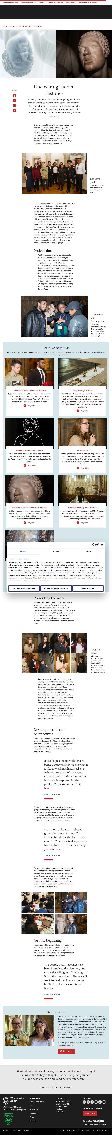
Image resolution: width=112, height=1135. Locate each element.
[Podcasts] (104, 1102)
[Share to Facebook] (14, 95)
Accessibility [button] (34, 1109)
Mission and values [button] (37, 1102)
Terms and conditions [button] (85, 1130)
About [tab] (88, 551)
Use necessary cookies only (24, 588)
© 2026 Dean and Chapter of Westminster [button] (17, 1130)
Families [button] (42, 2)
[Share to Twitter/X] (14, 100)
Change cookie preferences (54, 588)
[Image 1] (54, 173)
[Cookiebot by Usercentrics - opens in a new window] (94, 544)
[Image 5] (54, 913)
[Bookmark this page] (14, 105)
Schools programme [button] (10, 2)
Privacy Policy (49, 575)
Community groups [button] (55, 2)
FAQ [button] (31, 1105)
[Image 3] (54, 653)
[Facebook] (84, 1102)
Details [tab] (56, 551)
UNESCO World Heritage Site (14, 1110)
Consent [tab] (23, 551)
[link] (98, 1121)
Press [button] (32, 1117)
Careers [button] (33, 1121)
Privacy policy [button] (71, 1130)
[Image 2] (54, 316)
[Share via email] (14, 110)
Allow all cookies (88, 588)
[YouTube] (96, 1102)
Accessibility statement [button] (100, 1130)
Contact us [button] (34, 1113)
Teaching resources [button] (28, 2)
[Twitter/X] (88, 1102)
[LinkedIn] (100, 1102)
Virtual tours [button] (70, 2)
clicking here (45, 581)
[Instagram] (92, 1102)
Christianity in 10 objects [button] (87, 2)
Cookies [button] (63, 1130)
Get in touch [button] (66, 1051)
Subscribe (90, 1114)
